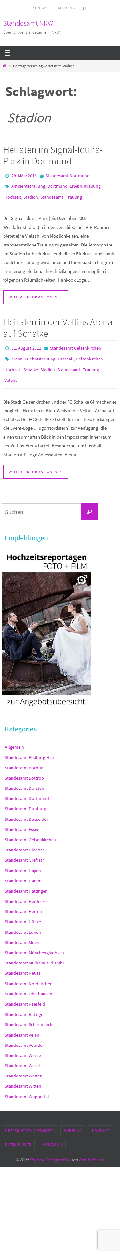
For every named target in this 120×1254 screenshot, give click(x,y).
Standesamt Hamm (23, 870)
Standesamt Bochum (25, 757)
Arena (16, 353)
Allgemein (14, 737)
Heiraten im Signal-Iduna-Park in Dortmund (53, 155)
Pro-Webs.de (91, 1149)
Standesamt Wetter (23, 1066)
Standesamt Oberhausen (28, 983)
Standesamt (51, 194)
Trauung (74, 194)
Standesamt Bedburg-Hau (29, 747)
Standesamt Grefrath (25, 850)
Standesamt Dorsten (24, 778)
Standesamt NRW (28, 23)
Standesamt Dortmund (67, 175)
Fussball (66, 353)
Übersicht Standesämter (29, 1120)
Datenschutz (18, 1134)
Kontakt (40, 7)
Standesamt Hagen (23, 860)
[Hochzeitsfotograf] (46, 697)
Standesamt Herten (23, 901)
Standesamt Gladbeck (26, 839)
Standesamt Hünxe (23, 911)
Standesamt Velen (22, 1024)
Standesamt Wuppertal (27, 1086)
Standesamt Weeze (23, 1045)
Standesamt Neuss (22, 963)
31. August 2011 (26, 343)
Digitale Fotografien (49, 1149)
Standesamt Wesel (22, 1055)
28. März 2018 (24, 175)
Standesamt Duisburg (25, 798)
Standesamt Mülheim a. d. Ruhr (34, 953)
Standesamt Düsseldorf (27, 809)
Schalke (30, 362)
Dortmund (57, 184)
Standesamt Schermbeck (28, 1014)
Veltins (10, 371)
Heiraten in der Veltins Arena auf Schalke (58, 323)
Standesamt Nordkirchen (28, 973)
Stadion (30, 194)
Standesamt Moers (22, 932)
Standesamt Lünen (23, 922)
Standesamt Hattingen (26, 881)
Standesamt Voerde (23, 1035)
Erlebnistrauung (85, 184)
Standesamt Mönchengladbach (34, 942)
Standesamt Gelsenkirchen (75, 343)
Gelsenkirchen (89, 353)
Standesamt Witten (23, 1076)
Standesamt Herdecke (26, 891)
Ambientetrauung (28, 184)
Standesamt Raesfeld (25, 994)
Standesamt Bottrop (24, 768)
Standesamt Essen (22, 819)
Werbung (66, 7)
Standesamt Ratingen (25, 1004)
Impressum (51, 1134)
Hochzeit (12, 194)
